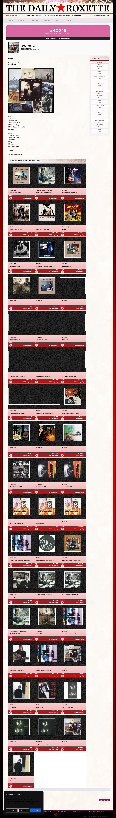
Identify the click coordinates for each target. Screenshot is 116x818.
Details (10, 195)
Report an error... (104, 800)
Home (11, 20)
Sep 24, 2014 (81, 306)
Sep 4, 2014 (55, 416)
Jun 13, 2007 (29, 600)
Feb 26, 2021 (55, 195)
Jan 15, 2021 (81, 195)
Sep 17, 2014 (81, 379)
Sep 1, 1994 (81, 673)
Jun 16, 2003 (55, 637)
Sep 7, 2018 (29, 269)
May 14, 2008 (29, 563)
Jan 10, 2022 (29, 195)
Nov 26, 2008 (55, 526)
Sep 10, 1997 (29, 673)
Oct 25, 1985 (81, 747)
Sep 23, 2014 (55, 342)
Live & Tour (47, 20)
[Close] (42, 793)
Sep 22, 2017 (81, 269)
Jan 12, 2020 (55, 232)
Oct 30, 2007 (55, 563)
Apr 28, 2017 (55, 306)
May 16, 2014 (55, 453)
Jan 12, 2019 (81, 232)
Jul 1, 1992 (81, 710)
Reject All (23, 810)
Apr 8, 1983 (29, 784)
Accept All (35, 810)
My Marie (21, 20)
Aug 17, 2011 (29, 490)
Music (58, 20)
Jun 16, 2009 (29, 526)
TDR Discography (27, 198)
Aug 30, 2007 (81, 563)
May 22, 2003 (81, 637)
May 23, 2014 (29, 453)
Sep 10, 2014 (29, 416)
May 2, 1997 (55, 673)
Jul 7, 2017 (29, 306)
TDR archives (33, 20)
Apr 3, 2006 (55, 600)
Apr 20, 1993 (55, 710)
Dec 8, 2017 (55, 269)
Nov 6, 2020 (29, 232)
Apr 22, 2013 (81, 453)
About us (68, 20)
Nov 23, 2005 (81, 600)
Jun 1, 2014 (81, 416)
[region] (24, 802)
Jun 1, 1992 (55, 747)
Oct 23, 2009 (55, 490)
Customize (12, 810)
